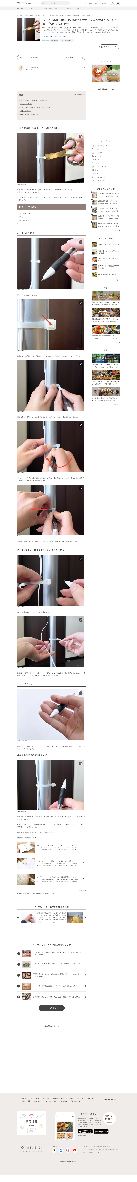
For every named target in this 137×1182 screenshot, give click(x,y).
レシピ (38, 1098)
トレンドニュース (27, 1098)
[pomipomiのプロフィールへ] (51, 68)
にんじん (61, 8)
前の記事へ (34, 57)
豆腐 (56, 8)
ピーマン (32, 8)
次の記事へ (69, 57)
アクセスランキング (52, 1101)
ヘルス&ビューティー (74, 1098)
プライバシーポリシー (99, 1152)
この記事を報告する (82, 890)
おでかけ (55, 1098)
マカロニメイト (38, 1101)
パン (74, 8)
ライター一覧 (91, 1146)
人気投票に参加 (75, 1101)
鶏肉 (78, 8)
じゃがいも (68, 8)
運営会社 (85, 1152)
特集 (23, 1101)
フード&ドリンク (89, 1098)
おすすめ (103, 3)
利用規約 (90, 1152)
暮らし (63, 1098)
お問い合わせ (106, 1146)
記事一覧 (85, 1146)
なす (27, 8)
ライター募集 (99, 1146)
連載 (29, 1101)
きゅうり (44, 8)
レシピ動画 (88, 3)
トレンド (96, 3)
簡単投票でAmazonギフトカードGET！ (55, 36)
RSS (97, 1149)
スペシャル (64, 1101)
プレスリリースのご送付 (89, 1149)
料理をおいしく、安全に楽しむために (108, 1149)
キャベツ (51, 8)
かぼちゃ (38, 8)
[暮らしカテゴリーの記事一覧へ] (45, 40)
